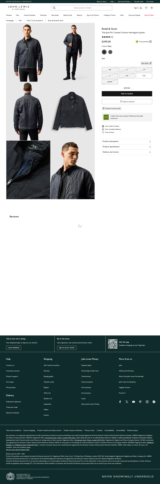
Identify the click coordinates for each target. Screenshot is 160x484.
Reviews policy (132, 430)
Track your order (12, 407)
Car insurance (86, 393)
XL (123, 76)
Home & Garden (29, 15)
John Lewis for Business (127, 382)
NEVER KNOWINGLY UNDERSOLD (19, 1)
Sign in (136, 8)
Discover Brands (134, 15)
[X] (126, 402)
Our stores (149, 1)
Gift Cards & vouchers (52, 365)
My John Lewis (138, 1)
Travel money (86, 376)
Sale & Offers (149, 15)
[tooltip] (150, 41)
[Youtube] (133, 402)
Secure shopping (29, 430)
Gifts (122, 15)
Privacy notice (89, 430)
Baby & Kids (67, 15)
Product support (12, 376)
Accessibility (120, 430)
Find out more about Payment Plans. (18, 450)
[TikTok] (154, 402)
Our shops (10, 382)
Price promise (11, 387)
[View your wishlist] (146, 7)
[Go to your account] (141, 7)
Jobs (120, 365)
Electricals (55, 15)
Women (9, 15)
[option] (104, 52)
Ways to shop (101, 1)
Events (46, 415)
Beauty (79, 15)
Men (17, 15)
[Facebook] (120, 402)
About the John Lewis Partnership (131, 376)
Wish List (47, 393)
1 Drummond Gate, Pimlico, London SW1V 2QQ (60, 438)
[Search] (54, 7)
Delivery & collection (13, 402)
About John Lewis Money (90, 404)
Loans (83, 398)
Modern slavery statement (73, 430)
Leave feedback (13, 348)
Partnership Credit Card (89, 371)
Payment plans (86, 365)
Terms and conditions (13, 430)
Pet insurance (86, 387)
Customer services (12, 371)
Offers (46, 410)
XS (106, 70)
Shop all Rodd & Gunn (55, 20)
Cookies (100, 430)
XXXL (107, 82)
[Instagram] (147, 402)
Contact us (10, 365)
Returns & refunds (12, 413)
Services (47, 371)
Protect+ (122, 393)
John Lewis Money (124, 1)
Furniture (43, 15)
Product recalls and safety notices (49, 430)
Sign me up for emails (66, 348)
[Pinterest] (140, 402)
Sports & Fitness (93, 15)
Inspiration (47, 404)
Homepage (10, 20)
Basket (46, 387)
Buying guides (48, 376)
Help (111, 1)
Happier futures (124, 387)
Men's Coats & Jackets (35, 20)
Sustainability (109, 430)
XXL (144, 76)
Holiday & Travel (109, 15)
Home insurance (87, 382)
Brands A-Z (48, 398)
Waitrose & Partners (126, 371)
